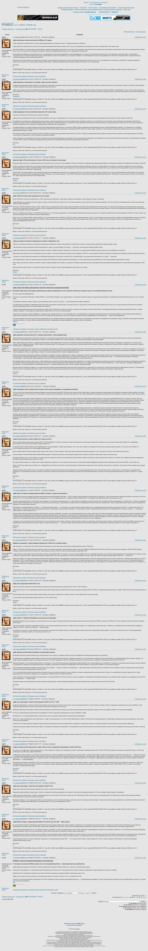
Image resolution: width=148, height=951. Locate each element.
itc (13, 845)
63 (24, 25)
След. (34, 25)
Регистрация (130, 7)
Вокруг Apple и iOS (7, 23)
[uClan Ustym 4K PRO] (37, 19)
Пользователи (113, 7)
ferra (14, 882)
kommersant (16, 96)
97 (27, 25)
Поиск (95, 7)
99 (31, 25)
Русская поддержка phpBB (74, 925)
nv (13, 66)
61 (20, 25)
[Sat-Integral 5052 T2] (110, 19)
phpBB (73, 923)
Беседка (40, 29)
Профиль (70, 9)
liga (14, 144)
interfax (15, 272)
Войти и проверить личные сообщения (110, 9)
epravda (15, 321)
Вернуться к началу (5, 75)
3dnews (15, 180)
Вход (129, 9)
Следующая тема (140, 31)
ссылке (103, 945)
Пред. (11, 25)
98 (29, 25)
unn (14, 477)
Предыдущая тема (129, 31)
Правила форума (74, 7)
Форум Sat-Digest (31, 29)
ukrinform (15, 636)
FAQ (85, 7)
